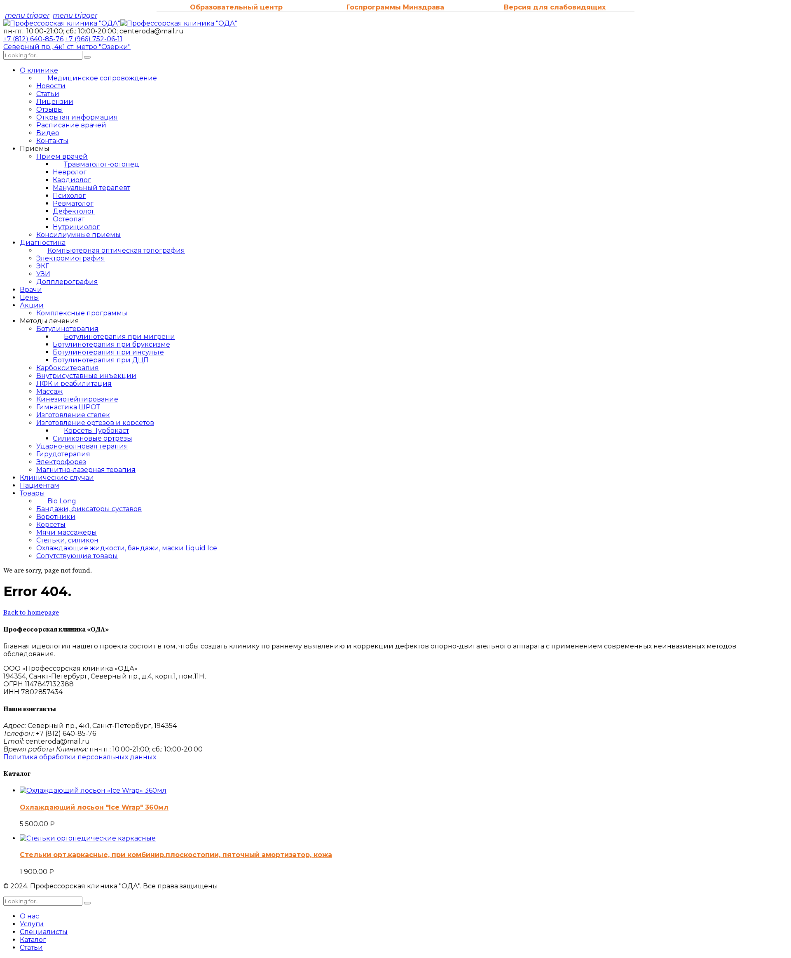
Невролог (70, 172)
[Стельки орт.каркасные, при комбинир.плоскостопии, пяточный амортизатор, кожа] (88, 838)
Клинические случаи (57, 477)
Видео (47, 133)
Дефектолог (74, 211)
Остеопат (68, 219)
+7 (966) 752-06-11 (93, 39)
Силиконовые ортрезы (92, 438)
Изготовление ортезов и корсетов (95, 423)
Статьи (47, 94)
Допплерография (67, 282)
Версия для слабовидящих (555, 7)
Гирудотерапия (63, 454)
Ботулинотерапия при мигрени (119, 336)
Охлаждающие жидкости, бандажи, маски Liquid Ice (126, 548)
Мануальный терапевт (91, 188)
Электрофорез (61, 462)
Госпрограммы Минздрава (395, 7)
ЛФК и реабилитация (74, 383)
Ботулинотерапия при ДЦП (101, 360)
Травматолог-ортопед (101, 164)
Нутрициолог (76, 227)
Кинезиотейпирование (77, 399)
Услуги (32, 924)
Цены (29, 297)
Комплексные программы (81, 313)
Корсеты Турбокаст (96, 430)
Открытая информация (77, 117)
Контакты (52, 141)
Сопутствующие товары (77, 556)
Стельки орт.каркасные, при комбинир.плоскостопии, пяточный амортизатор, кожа (176, 855)
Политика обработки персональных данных (79, 757)
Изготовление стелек (73, 415)
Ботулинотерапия (67, 329)
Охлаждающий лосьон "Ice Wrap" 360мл (94, 807)
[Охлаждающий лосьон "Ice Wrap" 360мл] (93, 790)
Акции (32, 305)
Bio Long (61, 501)
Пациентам (39, 485)
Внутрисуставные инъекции (86, 376)
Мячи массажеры (66, 532)
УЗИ (43, 274)
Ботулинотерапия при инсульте (108, 352)
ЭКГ (42, 266)
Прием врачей (62, 156)
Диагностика (43, 243)
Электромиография (70, 258)
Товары (32, 493)
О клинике (39, 70)
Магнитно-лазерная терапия (86, 470)
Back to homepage (31, 612)
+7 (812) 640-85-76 (33, 39)
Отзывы (49, 109)
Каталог (33, 940)
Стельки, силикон (67, 540)
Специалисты (44, 932)
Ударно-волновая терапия (82, 446)
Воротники (55, 517)
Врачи (31, 290)
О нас (29, 916)
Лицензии (54, 102)
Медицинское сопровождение (102, 78)
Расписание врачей (71, 125)
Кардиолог (72, 180)
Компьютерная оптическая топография (116, 250)
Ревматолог (73, 203)
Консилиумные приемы (78, 235)
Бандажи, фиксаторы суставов (89, 509)
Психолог (69, 196)
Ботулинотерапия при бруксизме (111, 344)
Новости (51, 86)
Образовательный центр (236, 7)
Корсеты (51, 524)
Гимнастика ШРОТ (68, 407)
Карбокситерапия (67, 368)
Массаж (49, 391)
